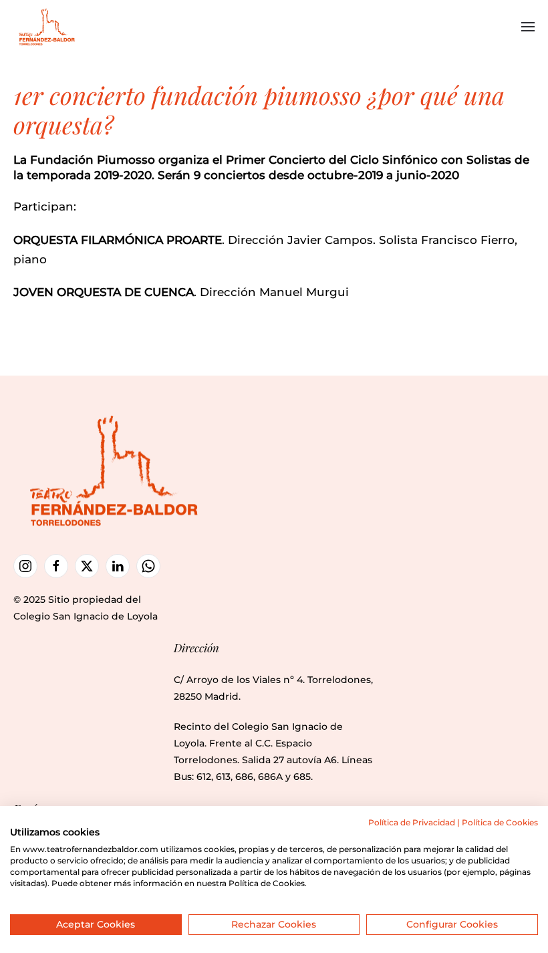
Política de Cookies (500, 822)
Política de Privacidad (411, 822)
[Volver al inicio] (48, 26)
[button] (528, 26)
